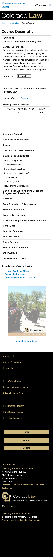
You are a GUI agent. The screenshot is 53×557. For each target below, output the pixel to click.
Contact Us (6, 485)
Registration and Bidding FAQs (17, 173)
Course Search (10, 177)
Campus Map (34, 520)
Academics (14, 23)
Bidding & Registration (13, 160)
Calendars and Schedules (16, 139)
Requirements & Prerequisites (17, 186)
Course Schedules (12, 362)
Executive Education (13, 209)
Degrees (7, 198)
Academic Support (12, 134)
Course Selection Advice (14, 169)
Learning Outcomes (13, 231)
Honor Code (9, 226)
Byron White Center (12, 381)
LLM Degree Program (13, 406)
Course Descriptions (12, 165)
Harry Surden (21, 98)
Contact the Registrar (15, 274)
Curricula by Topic (11, 182)
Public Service (10, 242)
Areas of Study (10, 356)
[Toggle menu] (49, 15)
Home (4, 23)
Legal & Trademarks (18, 520)
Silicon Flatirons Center (14, 393)
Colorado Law (9, 464)
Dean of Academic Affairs (17, 271)
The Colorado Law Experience (18, 150)
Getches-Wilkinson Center (15, 387)
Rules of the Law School (15, 247)
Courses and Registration (16, 156)
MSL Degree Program (13, 412)
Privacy (5, 520)
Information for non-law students (20, 277)
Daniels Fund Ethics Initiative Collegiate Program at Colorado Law (23, 192)
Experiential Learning (14, 215)
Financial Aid (9, 368)
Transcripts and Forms (14, 258)
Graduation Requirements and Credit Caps (24, 220)
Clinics (6, 145)
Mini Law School (11, 236)
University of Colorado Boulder (16, 514)
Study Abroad (10, 253)
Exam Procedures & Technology (19, 204)
